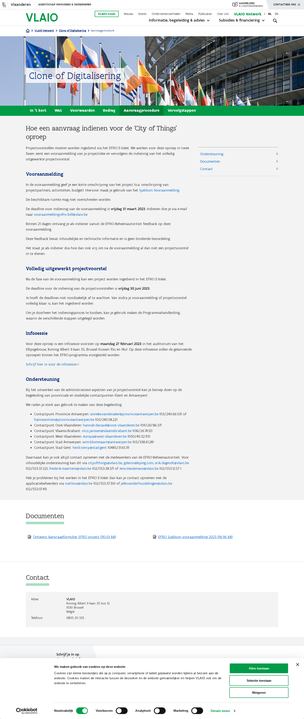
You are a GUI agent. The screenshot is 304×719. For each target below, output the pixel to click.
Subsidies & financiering (239, 20)
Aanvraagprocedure (141, 110)
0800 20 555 (75, 618)
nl (270, 14)
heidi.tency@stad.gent (90, 447)
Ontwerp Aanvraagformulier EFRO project (74, 537)
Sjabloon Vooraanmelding (159, 190)
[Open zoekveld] (275, 21)
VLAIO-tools (106, 14)
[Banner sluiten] (297, 664)
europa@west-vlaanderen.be (105, 436)
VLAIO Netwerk (247, 14)
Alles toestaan (259, 668)
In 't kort (38, 110)
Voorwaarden (82, 110)
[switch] (122, 710)
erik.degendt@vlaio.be (172, 463)
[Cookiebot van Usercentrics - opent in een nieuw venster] (27, 711)
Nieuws (128, 14)
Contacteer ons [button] (284, 4)
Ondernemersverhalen (166, 14)
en (276, 14)
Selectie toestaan (259, 680)
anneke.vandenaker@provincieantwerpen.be (124, 414)
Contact (206, 169)
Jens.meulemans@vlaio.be (138, 468)
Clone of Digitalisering (72, 30)
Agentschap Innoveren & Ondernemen (64, 4)
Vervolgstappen (182, 110)
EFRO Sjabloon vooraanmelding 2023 (195, 537)
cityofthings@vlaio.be (105, 463)
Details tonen (220, 711)
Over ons (223, 14)
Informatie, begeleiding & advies (177, 20)
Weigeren (259, 692)
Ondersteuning (211, 154)
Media (189, 14)
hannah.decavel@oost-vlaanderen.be (111, 425)
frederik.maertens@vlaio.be (70, 468)
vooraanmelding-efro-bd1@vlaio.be (60, 214)
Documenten (210, 161)
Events (142, 14)
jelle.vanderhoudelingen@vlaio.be (146, 483)
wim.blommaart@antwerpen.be (107, 442)
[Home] (28, 31)
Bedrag (109, 110)
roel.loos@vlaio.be (78, 483)
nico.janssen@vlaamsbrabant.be (107, 430)
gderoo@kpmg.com (138, 463)
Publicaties (205, 14)
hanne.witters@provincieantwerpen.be (64, 419)
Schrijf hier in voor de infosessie (51, 364)
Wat (58, 110)
